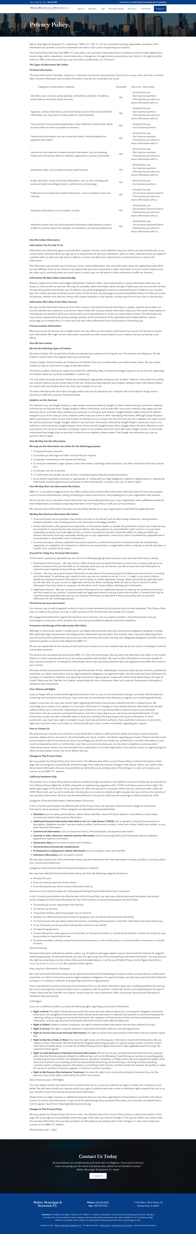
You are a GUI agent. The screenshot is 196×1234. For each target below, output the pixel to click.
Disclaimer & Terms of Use (122, 1225)
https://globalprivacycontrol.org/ (46, 963)
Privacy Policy (105, 1225)
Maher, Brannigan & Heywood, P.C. (68, 1225)
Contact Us (124, 576)
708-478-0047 (102, 1202)
